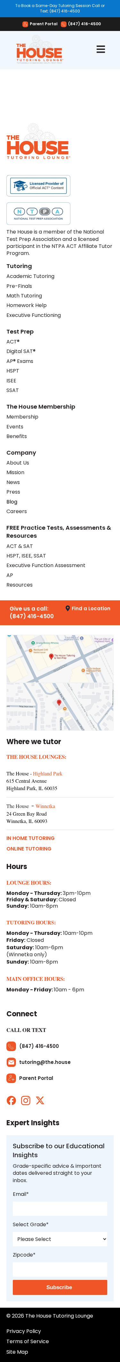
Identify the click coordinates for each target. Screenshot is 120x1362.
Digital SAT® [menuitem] (21, 351)
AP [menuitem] (9, 575)
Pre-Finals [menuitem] (19, 286)
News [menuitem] (13, 482)
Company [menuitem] (21, 453)
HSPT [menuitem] (12, 370)
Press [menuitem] (13, 492)
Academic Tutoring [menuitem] (30, 276)
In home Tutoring (30, 838)
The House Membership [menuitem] (40, 407)
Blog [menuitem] (11, 501)
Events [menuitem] (14, 426)
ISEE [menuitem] (11, 380)
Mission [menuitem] (15, 472)
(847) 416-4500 (84, 24)
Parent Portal (44, 24)
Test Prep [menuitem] (20, 331)
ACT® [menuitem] (13, 341)
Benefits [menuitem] (16, 436)
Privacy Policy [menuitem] (23, 1331)
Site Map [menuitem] (17, 1352)
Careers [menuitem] (16, 511)
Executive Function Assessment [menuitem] (45, 565)
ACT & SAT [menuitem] (19, 546)
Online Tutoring (29, 848)
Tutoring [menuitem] (19, 266)
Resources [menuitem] (19, 585)
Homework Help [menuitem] (26, 305)
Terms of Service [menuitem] (27, 1341)
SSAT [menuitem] (12, 390)
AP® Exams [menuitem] (19, 361)
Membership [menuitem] (22, 416)
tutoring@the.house (45, 1062)
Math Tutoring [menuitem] (24, 295)
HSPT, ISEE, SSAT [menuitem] (26, 555)
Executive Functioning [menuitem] (33, 315)
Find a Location (91, 608)
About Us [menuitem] (17, 462)
